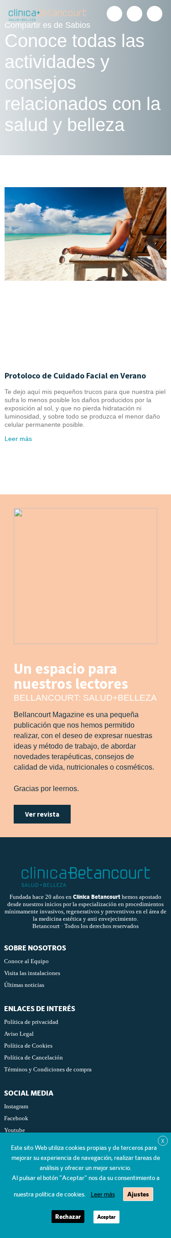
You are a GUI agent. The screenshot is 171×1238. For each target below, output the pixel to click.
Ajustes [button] (138, 1194)
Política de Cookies (28, 1045)
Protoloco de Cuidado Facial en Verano (75, 375)
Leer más (18, 438)
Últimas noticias (24, 984)
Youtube (14, 1130)
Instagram (16, 1106)
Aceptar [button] (106, 1217)
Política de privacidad (31, 1021)
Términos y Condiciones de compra (48, 1069)
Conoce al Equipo (26, 961)
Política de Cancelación (33, 1057)
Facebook (16, 1118)
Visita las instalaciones (32, 973)
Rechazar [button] (68, 1216)
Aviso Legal (19, 1033)
